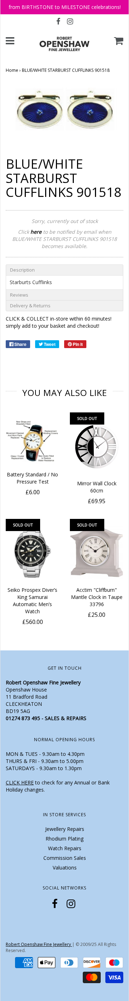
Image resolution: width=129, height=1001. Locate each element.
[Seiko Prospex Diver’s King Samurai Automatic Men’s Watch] (32, 552)
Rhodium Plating (64, 838)
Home (12, 70)
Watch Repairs (64, 848)
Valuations (65, 867)
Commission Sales (64, 857)
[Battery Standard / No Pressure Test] (32, 442)
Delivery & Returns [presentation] (30, 305)
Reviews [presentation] (19, 295)
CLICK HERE (20, 782)
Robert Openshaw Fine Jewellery (39, 944)
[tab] (64, 269)
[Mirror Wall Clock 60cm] (96, 446)
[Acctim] (96, 552)
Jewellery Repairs (64, 829)
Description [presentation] (22, 270)
